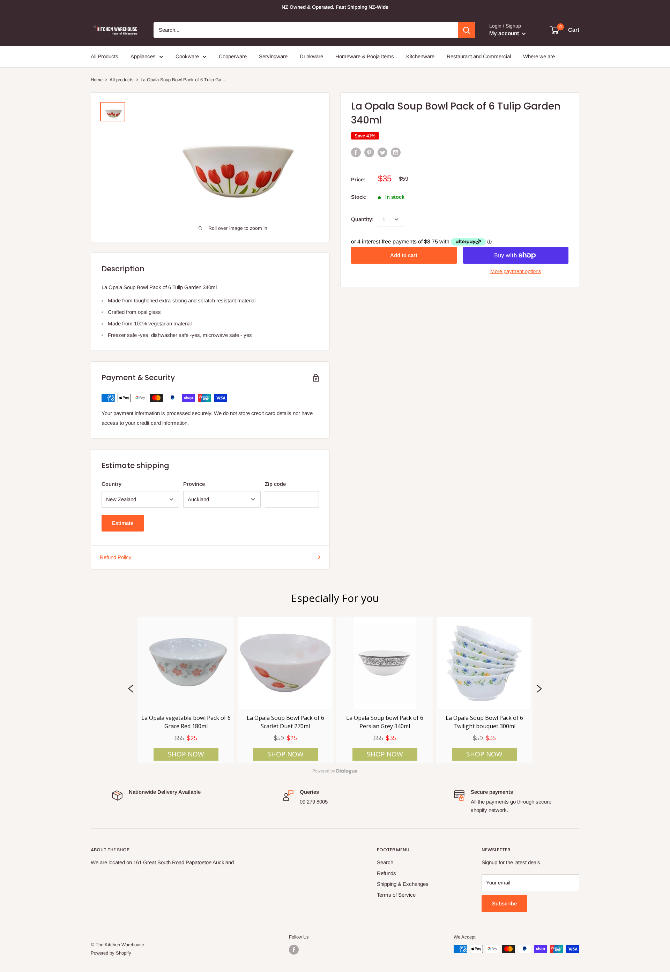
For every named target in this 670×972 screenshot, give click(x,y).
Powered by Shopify (111, 953)
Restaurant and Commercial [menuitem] (479, 56)
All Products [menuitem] (104, 56)
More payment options (515, 271)
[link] (185, 690)
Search (385, 862)
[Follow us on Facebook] (294, 950)
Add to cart (403, 255)
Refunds (386, 873)
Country (111, 484)
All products (122, 79)
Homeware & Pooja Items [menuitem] (364, 56)
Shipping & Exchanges (403, 884)
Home (97, 79)
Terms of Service (396, 895)
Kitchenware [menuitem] (420, 56)
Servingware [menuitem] (273, 56)
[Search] (466, 30)
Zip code (275, 484)
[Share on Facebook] (356, 152)
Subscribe (504, 903)
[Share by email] (396, 152)
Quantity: (362, 219)
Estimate (122, 523)
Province (194, 484)
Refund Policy (116, 557)
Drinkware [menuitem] (311, 56)
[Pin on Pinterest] (369, 152)
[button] (131, 690)
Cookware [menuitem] (187, 56)
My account (504, 33)
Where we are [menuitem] (539, 56)
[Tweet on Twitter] (382, 152)
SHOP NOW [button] (186, 754)
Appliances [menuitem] (143, 56)
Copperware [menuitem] (233, 56)
